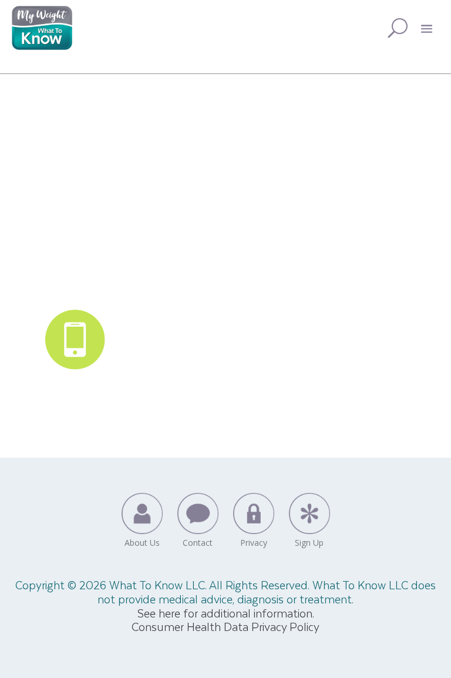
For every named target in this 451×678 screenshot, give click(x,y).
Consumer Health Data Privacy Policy (225, 626)
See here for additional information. (225, 613)
